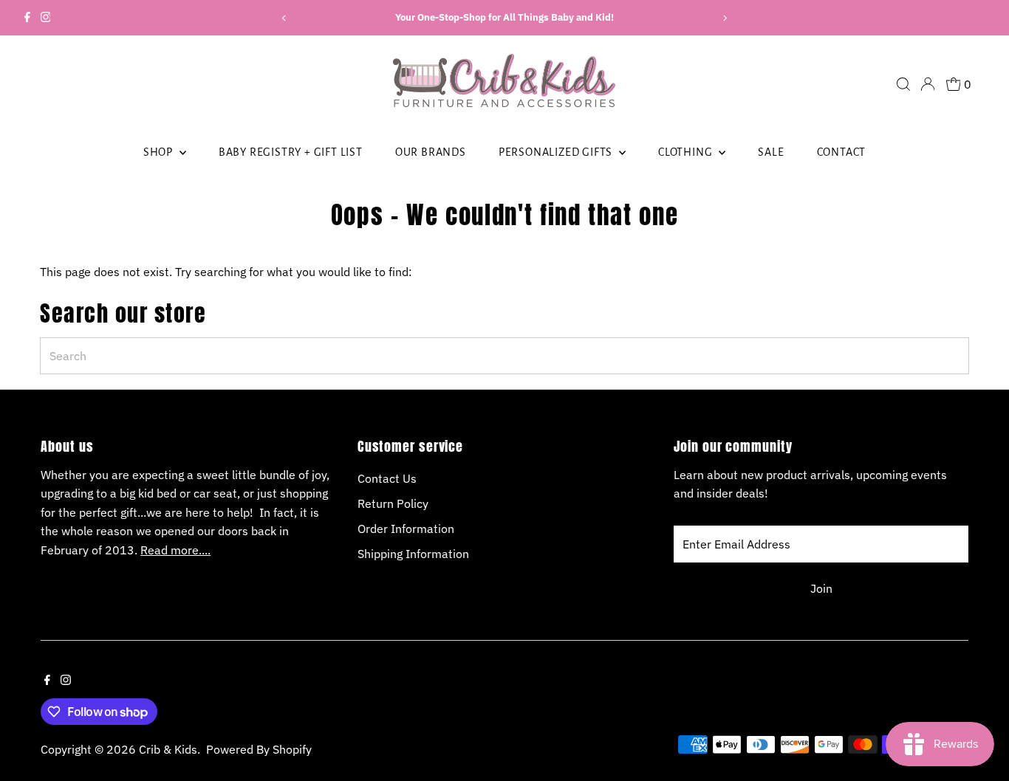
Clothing (686, 152)
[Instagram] (46, 17)
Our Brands (430, 152)
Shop (159, 152)
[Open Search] (903, 84)
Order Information (406, 528)
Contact (841, 152)
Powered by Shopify (259, 749)
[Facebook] (27, 17)
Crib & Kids (168, 749)
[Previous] (284, 18)
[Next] (724, 18)
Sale (771, 152)
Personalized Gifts (557, 152)
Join (821, 588)
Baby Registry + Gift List (291, 152)
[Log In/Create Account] (927, 84)
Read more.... (175, 550)
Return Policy (393, 503)
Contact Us (387, 478)
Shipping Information (413, 553)
